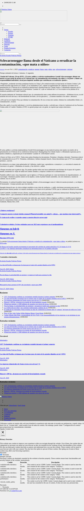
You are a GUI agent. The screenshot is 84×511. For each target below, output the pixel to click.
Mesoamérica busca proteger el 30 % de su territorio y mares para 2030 (21, 285)
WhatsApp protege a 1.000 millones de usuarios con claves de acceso (26, 304)
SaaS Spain (21, 405)
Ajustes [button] (2, 429)
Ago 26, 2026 (4, 269)
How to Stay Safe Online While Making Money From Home (23, 313)
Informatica (3, 340)
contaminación (22, 69)
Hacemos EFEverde (7, 238)
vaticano (69, 69)
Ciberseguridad (9, 42)
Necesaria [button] (3, 453)
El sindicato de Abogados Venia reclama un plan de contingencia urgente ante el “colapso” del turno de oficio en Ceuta (42, 309)
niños (50, 69)
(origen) (2, 69)
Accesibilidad (8, 412)
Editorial (7, 39)
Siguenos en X (7, 233)
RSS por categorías (10, 411)
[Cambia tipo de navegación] (1, 22)
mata (46, 69)
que (54, 69)
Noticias (14, 55)
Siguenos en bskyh (9, 228)
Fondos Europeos (9, 48)
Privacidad (7, 420)
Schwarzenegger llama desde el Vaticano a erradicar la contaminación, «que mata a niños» (36, 241)
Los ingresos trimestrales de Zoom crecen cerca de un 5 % (23, 300)
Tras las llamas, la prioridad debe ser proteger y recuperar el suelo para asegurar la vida (26, 275)
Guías (6, 46)
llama (42, 69)
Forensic (11, 35)
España (10, 31)
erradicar (31, 69)
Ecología (3, 55)
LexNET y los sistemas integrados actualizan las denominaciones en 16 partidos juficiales (29, 248)
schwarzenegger (61, 69)
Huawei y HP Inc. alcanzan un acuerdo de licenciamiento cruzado (25, 302)
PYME (10, 37)
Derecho (7, 44)
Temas (6, 30)
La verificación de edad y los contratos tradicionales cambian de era (26, 308)
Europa (10, 33)
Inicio (6, 409)
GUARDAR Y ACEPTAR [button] (9, 489)
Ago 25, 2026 (4, 289)
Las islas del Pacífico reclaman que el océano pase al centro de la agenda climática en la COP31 (27, 265)
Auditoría (7, 41)
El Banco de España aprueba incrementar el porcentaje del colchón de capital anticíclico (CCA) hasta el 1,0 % (35, 247)
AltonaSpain (13, 405)
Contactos (7, 50)
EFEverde (3, 243)
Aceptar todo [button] (9, 429)
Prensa (19, 55)
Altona (11, 269)
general (37, 69)
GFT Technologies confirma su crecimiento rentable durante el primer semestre (29, 297)
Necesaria (5, 455)
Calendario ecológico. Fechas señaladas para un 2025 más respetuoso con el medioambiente (31, 224)
